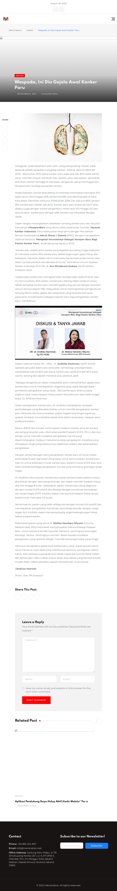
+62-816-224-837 (27, 844)
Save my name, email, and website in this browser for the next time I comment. (58, 690)
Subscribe (96, 845)
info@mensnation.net (29, 848)
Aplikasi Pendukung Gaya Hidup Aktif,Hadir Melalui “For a (51, 801)
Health (19, 796)
